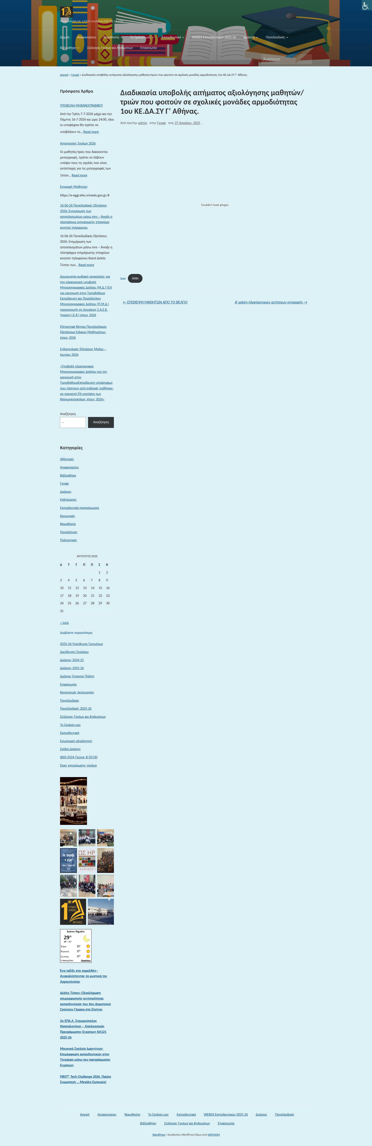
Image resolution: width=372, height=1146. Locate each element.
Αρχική (65, 37)
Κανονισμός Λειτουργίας (77, 692)
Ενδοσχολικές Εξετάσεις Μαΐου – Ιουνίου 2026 (83, 352)
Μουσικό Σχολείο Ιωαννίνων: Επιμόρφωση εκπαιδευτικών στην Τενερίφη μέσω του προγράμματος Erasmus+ (85, 1057)
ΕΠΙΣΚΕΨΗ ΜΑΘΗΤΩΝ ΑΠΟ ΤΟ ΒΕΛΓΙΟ (155, 302)
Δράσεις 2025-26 (72, 668)
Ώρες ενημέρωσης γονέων (78, 765)
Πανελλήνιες (69, 532)
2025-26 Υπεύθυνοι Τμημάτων (81, 644)
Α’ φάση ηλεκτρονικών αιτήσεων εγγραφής (271, 302)
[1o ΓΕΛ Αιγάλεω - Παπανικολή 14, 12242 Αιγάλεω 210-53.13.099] (66, 12)
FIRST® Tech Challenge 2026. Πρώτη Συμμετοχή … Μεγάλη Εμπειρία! (85, 1079)
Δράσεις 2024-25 (72, 660)
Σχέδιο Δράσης (70, 749)
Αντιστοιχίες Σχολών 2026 (78, 143)
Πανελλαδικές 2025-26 (75, 709)
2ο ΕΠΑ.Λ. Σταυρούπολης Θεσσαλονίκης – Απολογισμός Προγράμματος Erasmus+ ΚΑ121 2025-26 (83, 1029)
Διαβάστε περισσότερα (76, 633)
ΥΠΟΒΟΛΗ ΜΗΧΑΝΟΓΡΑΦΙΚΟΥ (81, 105)
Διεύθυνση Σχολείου (74, 652)
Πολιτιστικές (68, 540)
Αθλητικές (67, 459)
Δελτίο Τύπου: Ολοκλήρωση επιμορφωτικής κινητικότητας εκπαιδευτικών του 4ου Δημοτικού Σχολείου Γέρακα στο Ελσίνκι (85, 1001)
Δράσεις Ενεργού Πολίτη (77, 676)
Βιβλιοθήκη (68, 48)
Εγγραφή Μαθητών (73, 187)
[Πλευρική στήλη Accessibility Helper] (367, 5)
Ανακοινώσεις (86, 37)
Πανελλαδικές (275, 37)
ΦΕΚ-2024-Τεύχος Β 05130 (78, 757)
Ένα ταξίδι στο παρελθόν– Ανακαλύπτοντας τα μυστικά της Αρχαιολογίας (83, 976)
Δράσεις (249, 37)
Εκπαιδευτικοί (171, 37)
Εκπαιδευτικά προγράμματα (79, 508)
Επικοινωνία (148, 48)
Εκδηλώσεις (68, 500)
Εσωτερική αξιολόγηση (76, 741)
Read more (91, 133)
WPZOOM (214, 1135)
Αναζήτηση (306, 59)
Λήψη (135, 278)
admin (142, 123)
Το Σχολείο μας (140, 37)
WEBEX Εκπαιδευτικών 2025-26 (214, 37)
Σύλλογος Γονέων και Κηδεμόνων (110, 48)
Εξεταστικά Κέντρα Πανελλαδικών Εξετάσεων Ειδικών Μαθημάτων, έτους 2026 (83, 332)
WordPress (158, 1135)
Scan (123, 278)
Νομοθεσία (111, 37)
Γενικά (75, 75)
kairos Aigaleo (76, 931)
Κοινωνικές (67, 516)
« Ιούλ (64, 623)
